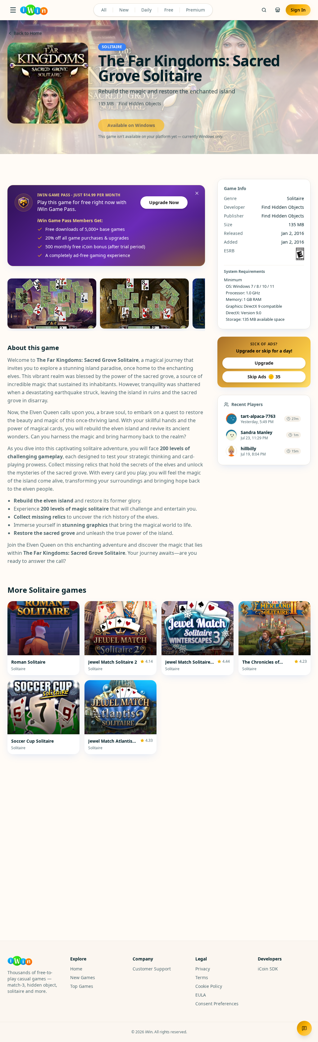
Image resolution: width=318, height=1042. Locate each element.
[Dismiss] (197, 193)
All (104, 10)
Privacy (202, 969)
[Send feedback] (304, 1028)
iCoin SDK (268, 969)
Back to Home (28, 33)
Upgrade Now (164, 202)
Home (76, 969)
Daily (146, 10)
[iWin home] (34, 10)
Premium (195, 10)
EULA (200, 995)
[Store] (277, 10)
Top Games (81, 986)
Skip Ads (264, 377)
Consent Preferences (216, 1004)
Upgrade (264, 363)
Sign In (298, 10)
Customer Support (152, 969)
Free (168, 10)
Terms (201, 977)
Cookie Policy (208, 986)
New (124, 10)
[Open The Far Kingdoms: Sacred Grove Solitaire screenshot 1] (51, 303)
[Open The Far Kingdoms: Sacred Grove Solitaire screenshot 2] (144, 303)
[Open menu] (13, 10)
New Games (82, 977)
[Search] (264, 10)
